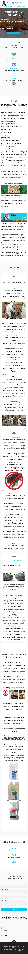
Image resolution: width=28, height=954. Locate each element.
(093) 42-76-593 (21, 6)
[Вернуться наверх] (14, 941)
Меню (26, 3)
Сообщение (4, 900)
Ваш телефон (4, 889)
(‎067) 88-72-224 (8, 6)
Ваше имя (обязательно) (7, 884)
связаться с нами (13, 32)
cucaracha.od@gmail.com (9, 933)
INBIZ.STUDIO (18, 950)
